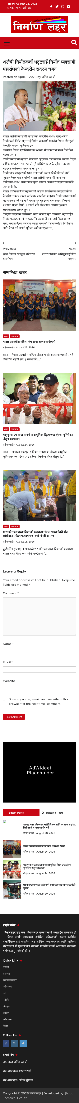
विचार (5, 1025)
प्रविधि (6, 999)
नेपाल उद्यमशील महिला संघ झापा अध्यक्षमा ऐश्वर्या (29, 341)
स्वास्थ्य (6, 1012)
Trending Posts (54, 812)
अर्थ (6, 336)
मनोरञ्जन (7, 986)
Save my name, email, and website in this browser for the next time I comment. (38, 701)
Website (9, 681)
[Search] (74, 42)
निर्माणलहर (35, 1093)
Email (8, 662)
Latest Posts (16, 812)
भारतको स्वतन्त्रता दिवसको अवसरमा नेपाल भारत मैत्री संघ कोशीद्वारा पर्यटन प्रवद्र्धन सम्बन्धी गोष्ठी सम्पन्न (35, 534)
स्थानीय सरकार (10, 980)
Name (8, 644)
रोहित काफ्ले (48, 77)
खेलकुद (6, 1006)
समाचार (14, 336)
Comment (11, 593)
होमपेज (6, 966)
